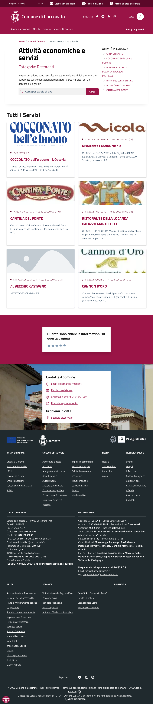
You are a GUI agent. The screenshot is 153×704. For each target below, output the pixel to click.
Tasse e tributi (109, 466)
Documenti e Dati (15, 476)
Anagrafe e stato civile (53, 471)
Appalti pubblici (49, 476)
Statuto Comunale (16, 631)
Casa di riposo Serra (87, 602)
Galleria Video (133, 481)
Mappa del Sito (14, 665)
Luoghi (129, 466)
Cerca (92, 91)
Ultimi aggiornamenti (17, 655)
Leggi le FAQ (13, 607)
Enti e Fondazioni (15, 481)
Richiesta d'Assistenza (18, 622)
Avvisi (105, 476)
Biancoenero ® (88, 695)
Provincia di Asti (50, 598)
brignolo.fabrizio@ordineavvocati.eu (100, 574)
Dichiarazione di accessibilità (20, 598)
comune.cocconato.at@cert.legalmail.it (32, 538)
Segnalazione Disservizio (19, 617)
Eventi (129, 461)
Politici (10, 490)
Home (22, 41)
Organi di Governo (15, 461)
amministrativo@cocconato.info (29, 542)
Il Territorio (131, 471)
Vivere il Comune (36, 41)
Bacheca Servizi (14, 626)
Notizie (105, 461)
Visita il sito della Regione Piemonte (60, 593)
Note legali (12, 641)
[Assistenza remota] (79, 691)
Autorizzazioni (49, 481)
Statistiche (12, 660)
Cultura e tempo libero (53, 490)
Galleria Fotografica (135, 476)
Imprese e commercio (82, 461)
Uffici (9, 471)
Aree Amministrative (17, 466)
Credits (10, 650)
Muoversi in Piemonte (88, 607)
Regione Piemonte (17, 3)
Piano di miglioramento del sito (22, 602)
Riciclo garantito (86, 598)
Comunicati (107, 471)
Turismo (75, 490)
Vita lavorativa (79, 495)
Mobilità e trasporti (81, 466)
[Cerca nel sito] (140, 16)
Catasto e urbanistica (52, 485)
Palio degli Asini (50, 607)
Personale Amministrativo (19, 485)
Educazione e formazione (54, 495)
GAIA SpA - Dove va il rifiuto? (92, 593)
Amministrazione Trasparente (21, 593)
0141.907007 (17, 524)
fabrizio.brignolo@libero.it (97, 571)
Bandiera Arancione (52, 602)
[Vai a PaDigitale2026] (128, 439)
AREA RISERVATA (76, 699)
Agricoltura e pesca (51, 461)
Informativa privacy (16, 636)
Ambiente (47, 466)
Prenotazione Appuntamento (21, 612)
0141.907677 (18, 528)
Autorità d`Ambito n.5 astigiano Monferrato (63, 612)
